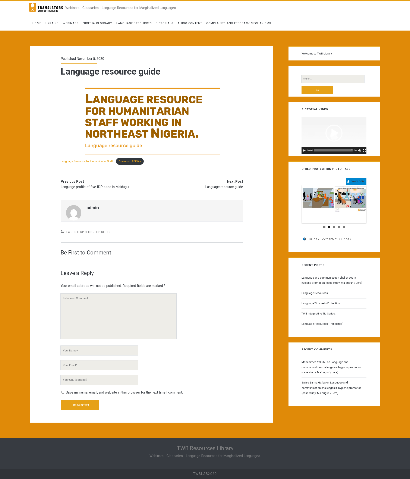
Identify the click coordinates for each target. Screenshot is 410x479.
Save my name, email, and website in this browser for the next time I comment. (124, 392)
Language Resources (134, 23)
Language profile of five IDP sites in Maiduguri (95, 187)
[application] (334, 135)
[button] (334, 133)
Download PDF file (130, 161)
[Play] (304, 150)
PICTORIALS (164, 23)
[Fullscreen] (364, 150)
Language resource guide (224, 187)
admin (92, 207)
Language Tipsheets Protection (321, 303)
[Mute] (359, 150)
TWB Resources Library (205, 448)
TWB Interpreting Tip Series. (318, 313)
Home (36, 23)
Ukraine (52, 23)
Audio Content (190, 23)
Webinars (71, 23)
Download (357, 181)
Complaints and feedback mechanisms (238, 23)
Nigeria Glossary (97, 23)
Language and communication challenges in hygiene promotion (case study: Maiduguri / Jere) (332, 280)
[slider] (333, 150)
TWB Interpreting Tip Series (88, 232)
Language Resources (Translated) (322, 323)
